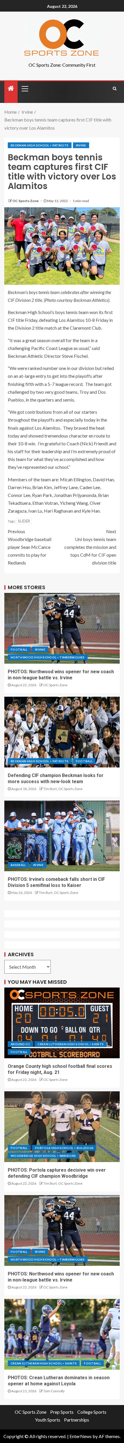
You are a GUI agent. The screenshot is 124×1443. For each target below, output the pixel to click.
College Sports (91, 1412)
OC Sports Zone (25, 201)
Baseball (18, 865)
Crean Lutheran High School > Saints (70, 1044)
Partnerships (76, 1419)
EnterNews (80, 1436)
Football (19, 649)
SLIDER (24, 521)
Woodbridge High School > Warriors (43, 1155)
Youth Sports (47, 1419)
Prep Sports (62, 1412)
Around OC (20, 1044)
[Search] (114, 88)
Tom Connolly (54, 1391)
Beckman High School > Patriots (40, 145)
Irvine (81, 145)
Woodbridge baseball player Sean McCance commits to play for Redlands (29, 547)
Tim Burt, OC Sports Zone (62, 789)
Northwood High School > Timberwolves (48, 657)
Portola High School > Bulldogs (64, 1148)
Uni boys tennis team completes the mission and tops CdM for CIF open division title (90, 547)
